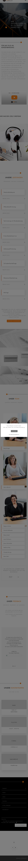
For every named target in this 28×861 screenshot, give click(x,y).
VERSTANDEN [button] (14, 431)
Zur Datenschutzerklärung (14, 434)
